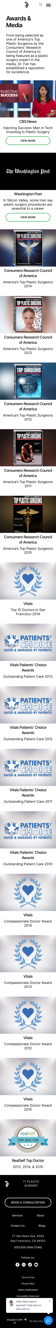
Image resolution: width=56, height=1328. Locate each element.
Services (17, 1215)
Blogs (42, 1225)
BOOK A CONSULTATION (28, 1202)
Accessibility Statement (28, 1296)
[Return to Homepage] (26, 4)
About (40, 1215)
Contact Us (18, 1225)
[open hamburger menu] (48, 5)
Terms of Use (28, 1277)
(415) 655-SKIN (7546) (28, 1247)
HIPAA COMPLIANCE (28, 1290)
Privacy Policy (28, 1283)
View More (28, 140)
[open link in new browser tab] (17, 1265)
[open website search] (41, 4)
